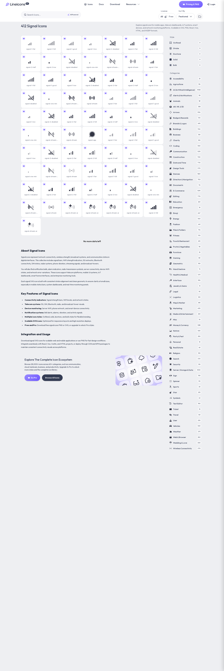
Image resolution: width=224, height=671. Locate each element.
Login (212, 4)
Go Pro (34, 378)
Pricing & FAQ (192, 4)
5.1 (27, 3)
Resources (131, 4)
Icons (90, 4)
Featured (183, 16)
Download (115, 4)
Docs (101, 4)
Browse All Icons (52, 378)
